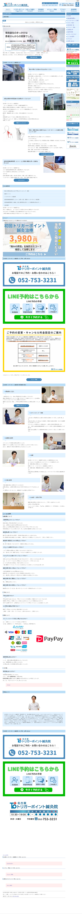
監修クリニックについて (21, 122)
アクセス (8, 684)
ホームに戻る (5, 854)
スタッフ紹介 (9, 885)
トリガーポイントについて (46, 154)
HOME (69, 16)
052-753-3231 (16, 896)
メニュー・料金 (34, 379)
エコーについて (21, 180)
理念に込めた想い (34, 57)
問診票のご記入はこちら (21, 405)
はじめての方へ (10, 863)
